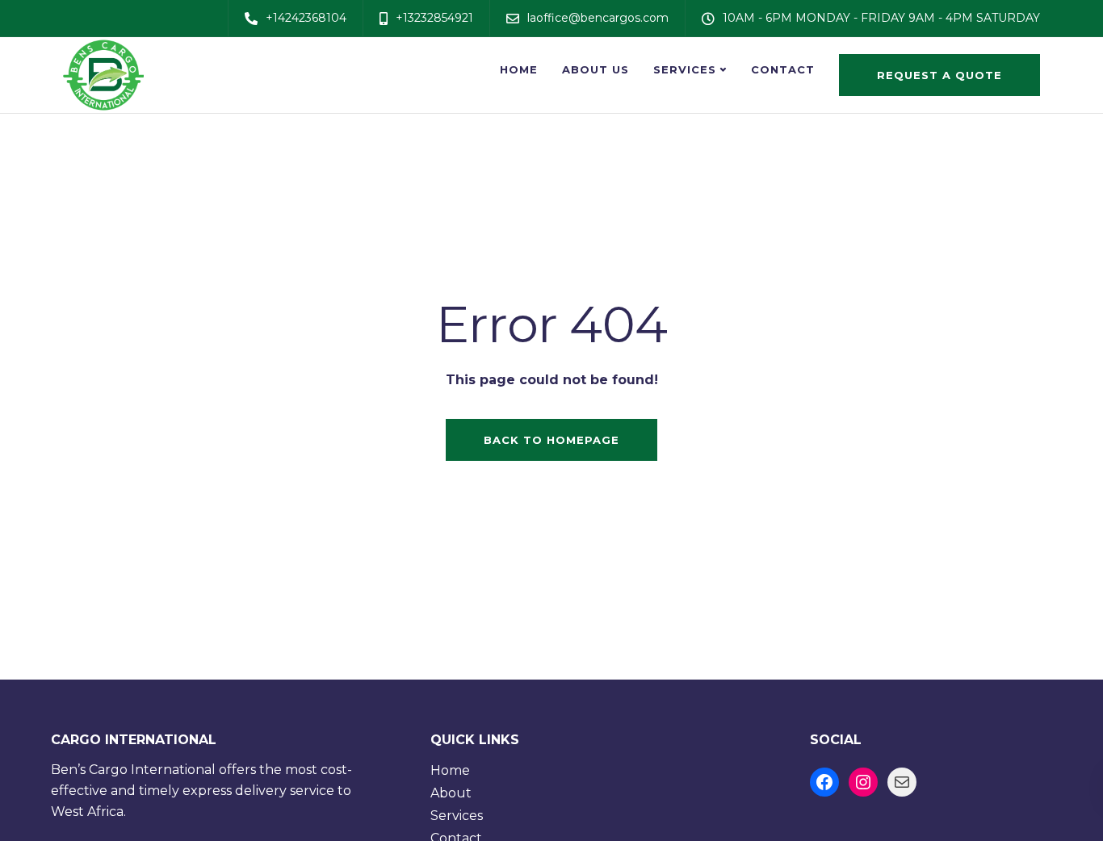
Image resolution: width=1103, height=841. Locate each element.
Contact (783, 69)
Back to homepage (551, 439)
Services (684, 69)
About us (595, 69)
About (451, 793)
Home (519, 69)
